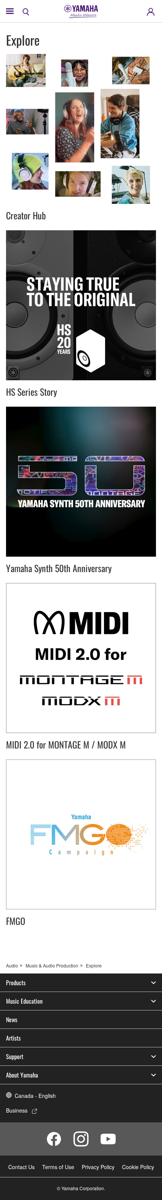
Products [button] (16, 982)
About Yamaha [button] (22, 1074)
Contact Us (21, 1167)
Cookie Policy (138, 1167)
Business (17, 1110)
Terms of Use (58, 1167)
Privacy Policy (98, 1167)
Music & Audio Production (52, 965)
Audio (12, 965)
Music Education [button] (24, 1001)
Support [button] (14, 1056)
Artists (13, 1037)
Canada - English (35, 1095)
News (11, 1019)
